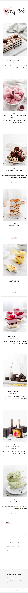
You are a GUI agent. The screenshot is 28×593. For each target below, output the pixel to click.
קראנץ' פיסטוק (14, 501)
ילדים (14, 389)
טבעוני (14, 168)
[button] (26, 2)
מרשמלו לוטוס (14, 226)
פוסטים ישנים (8, 522)
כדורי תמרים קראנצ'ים (14, 170)
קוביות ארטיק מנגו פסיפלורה (14, 446)
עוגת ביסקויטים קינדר (14, 60)
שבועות (14, 278)
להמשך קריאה (14, 72)
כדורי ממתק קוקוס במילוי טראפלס (14, 115)
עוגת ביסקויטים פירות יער (14, 336)
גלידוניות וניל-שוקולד (14, 391)
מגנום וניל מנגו (14, 281)
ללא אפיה (14, 58)
